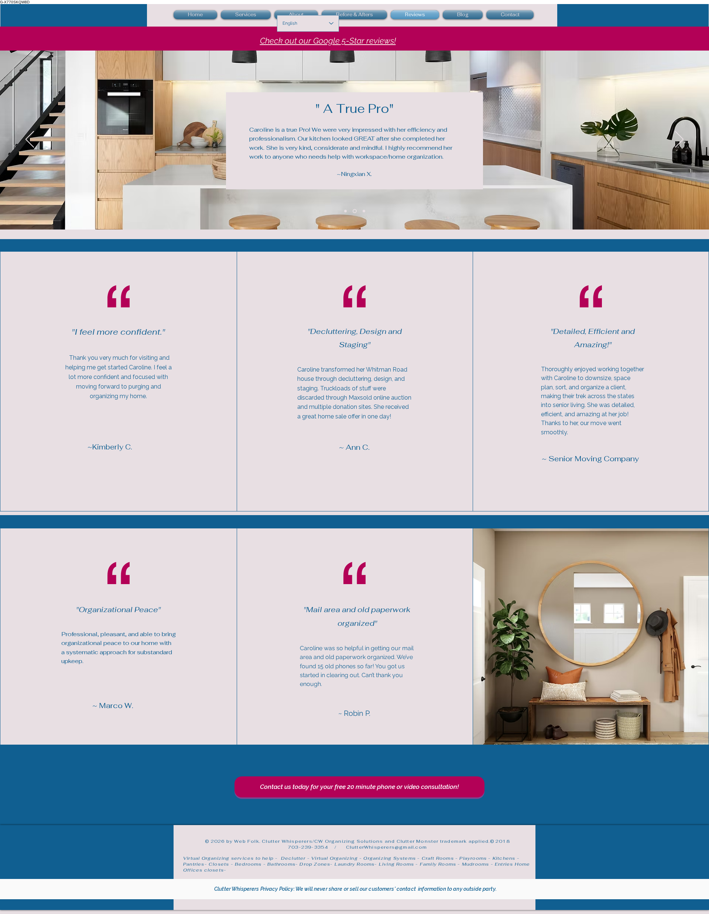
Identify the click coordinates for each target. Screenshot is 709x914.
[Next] (679, 140)
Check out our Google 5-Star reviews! (328, 40)
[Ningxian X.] (355, 211)
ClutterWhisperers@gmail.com (386, 847)
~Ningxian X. (354, 174)
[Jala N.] (345, 211)
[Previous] (29, 140)
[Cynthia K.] (364, 211)
